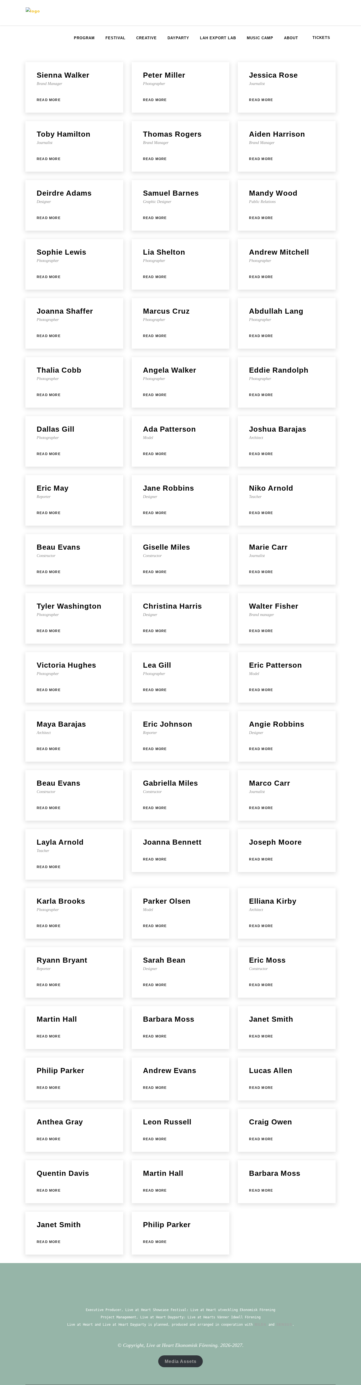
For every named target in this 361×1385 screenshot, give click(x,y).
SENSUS (284, 1325)
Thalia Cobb (59, 370)
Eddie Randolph (279, 370)
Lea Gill (157, 665)
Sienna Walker (63, 75)
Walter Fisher (273, 606)
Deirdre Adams (64, 193)
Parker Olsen (167, 901)
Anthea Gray (60, 1122)
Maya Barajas (61, 724)
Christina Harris (172, 606)
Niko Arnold (271, 488)
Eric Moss (267, 960)
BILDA (261, 1325)
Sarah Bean (164, 960)
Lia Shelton (164, 252)
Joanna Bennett (172, 842)
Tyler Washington (69, 606)
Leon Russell (167, 1122)
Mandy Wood (273, 193)
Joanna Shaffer (65, 311)
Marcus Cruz (166, 311)
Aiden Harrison (277, 134)
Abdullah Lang (276, 311)
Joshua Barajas (277, 429)
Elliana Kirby (272, 901)
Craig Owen (270, 1122)
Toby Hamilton (64, 134)
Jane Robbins (168, 488)
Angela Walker (169, 370)
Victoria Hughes (66, 665)
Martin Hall (57, 1019)
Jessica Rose (273, 75)
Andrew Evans (169, 1070)
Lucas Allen (270, 1070)
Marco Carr (269, 783)
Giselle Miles (166, 547)
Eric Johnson (167, 724)
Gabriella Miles (170, 783)
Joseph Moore (275, 842)
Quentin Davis (63, 1173)
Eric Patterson (275, 665)
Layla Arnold (60, 842)
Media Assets (181, 1361)
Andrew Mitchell (279, 252)
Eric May (53, 488)
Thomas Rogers (172, 134)
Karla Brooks (61, 901)
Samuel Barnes (171, 193)
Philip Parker (60, 1070)
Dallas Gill (55, 429)
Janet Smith (271, 1019)
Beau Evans (58, 547)
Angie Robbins (276, 724)
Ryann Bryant (62, 960)
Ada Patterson (169, 429)
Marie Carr (268, 547)
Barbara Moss (168, 1019)
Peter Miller (164, 75)
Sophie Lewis (61, 252)
